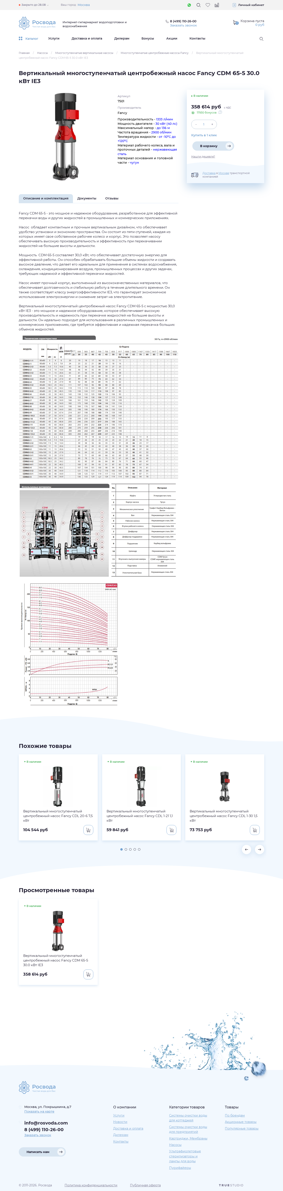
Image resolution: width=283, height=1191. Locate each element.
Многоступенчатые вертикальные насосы (84, 53)
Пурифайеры (180, 1168)
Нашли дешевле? (203, 156)
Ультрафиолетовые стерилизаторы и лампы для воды (185, 1156)
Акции (171, 38)
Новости (120, 1122)
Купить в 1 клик (204, 135)
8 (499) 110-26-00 (44, 1129)
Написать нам (38, 1152)
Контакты (197, 38)
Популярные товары (241, 1128)
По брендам (235, 1115)
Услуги (53, 38)
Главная (24, 53)
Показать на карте (39, 1111)
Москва (84, 5)
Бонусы (148, 38)
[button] (121, 849)
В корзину (209, 146)
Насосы (42, 53)
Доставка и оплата (87, 38)
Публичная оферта (145, 1185)
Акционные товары (240, 1122)
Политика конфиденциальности (91, 1185)
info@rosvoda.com (46, 1123)
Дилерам (121, 38)
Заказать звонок (183, 25)
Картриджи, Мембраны (188, 1138)
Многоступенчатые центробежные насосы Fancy (155, 53)
